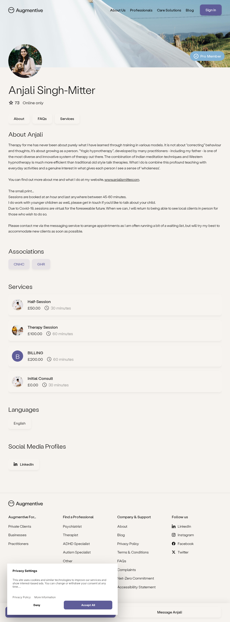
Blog (190, 10)
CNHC (19, 264)
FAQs (42, 118)
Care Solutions (169, 10)
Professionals (141, 10)
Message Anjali (169, 612)
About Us (118, 10)
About (19, 118)
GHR (41, 264)
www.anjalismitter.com (121, 179)
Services (67, 118)
